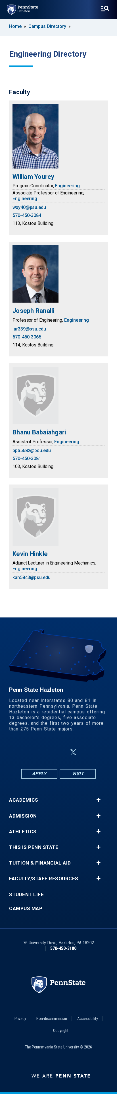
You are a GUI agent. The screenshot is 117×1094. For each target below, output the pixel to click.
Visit (78, 773)
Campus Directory (47, 26)
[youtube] (87, 752)
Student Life (26, 894)
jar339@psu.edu (29, 329)
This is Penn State (33, 847)
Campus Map (25, 908)
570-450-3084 (26, 215)
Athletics (23, 831)
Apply (39, 773)
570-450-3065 (26, 337)
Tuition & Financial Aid (40, 863)
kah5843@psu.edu (31, 577)
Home (15, 26)
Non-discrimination (51, 1018)
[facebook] (30, 752)
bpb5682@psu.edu (31, 450)
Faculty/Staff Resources (43, 878)
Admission (23, 816)
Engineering (67, 185)
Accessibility (87, 1018)
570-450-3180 (63, 948)
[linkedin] (60, 752)
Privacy (20, 1018)
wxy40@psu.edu (29, 207)
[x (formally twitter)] (73, 752)
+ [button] (98, 799)
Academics (23, 800)
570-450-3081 (26, 458)
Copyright (60, 1030)
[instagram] (45, 752)
